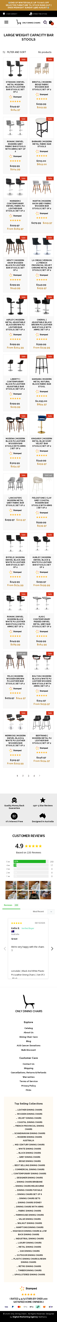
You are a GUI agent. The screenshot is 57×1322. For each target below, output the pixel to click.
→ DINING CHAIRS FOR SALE (28, 1190)
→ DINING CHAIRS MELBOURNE (28, 1186)
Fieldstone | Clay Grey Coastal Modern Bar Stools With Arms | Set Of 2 (42, 503)
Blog (28, 1041)
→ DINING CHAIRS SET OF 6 (28, 1194)
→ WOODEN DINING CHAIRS (28, 1114)
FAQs (28, 1090)
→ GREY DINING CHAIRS (28, 1157)
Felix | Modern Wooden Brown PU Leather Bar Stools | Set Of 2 (15, 680)
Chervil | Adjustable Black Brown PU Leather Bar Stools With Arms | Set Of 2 (42, 325)
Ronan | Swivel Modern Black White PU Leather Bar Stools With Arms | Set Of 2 (15, 622)
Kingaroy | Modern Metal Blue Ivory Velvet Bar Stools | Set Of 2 (41, 442)
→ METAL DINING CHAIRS (28, 1247)
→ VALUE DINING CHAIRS (28, 1219)
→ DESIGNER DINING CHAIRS (28, 1178)
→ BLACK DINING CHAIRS (28, 1153)
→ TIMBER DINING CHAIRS (28, 1270)
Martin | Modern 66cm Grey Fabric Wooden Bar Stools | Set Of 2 (41, 205)
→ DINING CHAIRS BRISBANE (28, 1182)
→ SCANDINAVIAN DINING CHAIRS (28, 1133)
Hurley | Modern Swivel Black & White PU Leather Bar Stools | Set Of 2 (41, 562)
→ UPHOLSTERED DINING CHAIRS (28, 1274)
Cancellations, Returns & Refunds (28, 1072)
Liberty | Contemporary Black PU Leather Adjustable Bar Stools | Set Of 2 (15, 384)
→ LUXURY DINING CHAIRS (28, 1243)
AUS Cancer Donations (28, 1045)
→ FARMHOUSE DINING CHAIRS (28, 1215)
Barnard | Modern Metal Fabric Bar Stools (42, 144)
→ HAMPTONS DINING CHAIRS (28, 1227)
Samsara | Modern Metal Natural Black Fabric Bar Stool (42, 383)
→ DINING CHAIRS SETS (28, 1198)
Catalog (28, 1028)
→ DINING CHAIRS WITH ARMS (28, 1207)
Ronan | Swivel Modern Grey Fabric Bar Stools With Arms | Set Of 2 (15, 146)
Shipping (28, 1068)
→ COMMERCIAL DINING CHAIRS (28, 1169)
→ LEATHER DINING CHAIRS (28, 1110)
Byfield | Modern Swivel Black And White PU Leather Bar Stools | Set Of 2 (15, 562)
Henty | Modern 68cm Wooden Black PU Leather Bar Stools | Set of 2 (15, 265)
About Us (28, 1032)
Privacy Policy (28, 1086)
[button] (6, 22)
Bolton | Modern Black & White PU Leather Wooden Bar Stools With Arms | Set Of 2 (41, 681)
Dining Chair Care (28, 1037)
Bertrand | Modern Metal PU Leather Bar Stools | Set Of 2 (41, 739)
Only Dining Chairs (18, 1314)
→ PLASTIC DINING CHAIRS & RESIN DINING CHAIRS (28, 1260)
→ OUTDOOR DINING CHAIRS (28, 1255)
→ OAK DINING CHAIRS (28, 1251)
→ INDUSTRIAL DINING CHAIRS (28, 1239)
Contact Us (28, 1064)
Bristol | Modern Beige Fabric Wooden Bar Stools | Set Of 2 (41, 86)
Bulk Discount (28, 1050)
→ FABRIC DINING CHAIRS (28, 1211)
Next (39, 775)
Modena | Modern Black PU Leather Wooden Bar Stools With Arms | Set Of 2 (15, 443)
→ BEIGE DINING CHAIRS (28, 1161)
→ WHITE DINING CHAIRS (28, 1149)
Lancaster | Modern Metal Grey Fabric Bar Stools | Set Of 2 (15, 502)
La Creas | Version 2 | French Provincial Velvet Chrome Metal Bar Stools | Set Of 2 (42, 265)
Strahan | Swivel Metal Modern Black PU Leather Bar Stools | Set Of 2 (15, 87)
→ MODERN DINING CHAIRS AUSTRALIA (28, 1139)
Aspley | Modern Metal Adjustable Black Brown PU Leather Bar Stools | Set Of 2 (15, 325)
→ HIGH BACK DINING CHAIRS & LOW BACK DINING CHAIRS (28, 1233)
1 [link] (17, 775)
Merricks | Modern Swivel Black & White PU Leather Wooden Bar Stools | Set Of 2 (15, 741)
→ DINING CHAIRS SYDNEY (29, 1202)
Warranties (29, 1077)
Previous (4, 946)
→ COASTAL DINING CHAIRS (28, 1122)
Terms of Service (28, 1081)
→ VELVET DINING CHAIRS (28, 1118)
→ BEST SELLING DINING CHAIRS (28, 1165)
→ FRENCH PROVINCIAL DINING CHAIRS (28, 1128)
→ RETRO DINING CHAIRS (28, 1266)
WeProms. (30, 1317)
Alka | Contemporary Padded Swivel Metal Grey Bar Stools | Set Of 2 (41, 622)
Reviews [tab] (8, 905)
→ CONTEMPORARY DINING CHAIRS (28, 1174)
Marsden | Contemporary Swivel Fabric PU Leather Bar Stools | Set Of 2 (15, 206)
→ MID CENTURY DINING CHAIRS (28, 1145)
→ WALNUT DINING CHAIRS (28, 1223)
